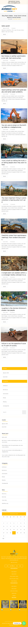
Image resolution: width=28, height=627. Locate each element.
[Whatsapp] (24, 623)
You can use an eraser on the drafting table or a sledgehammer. (14, 126)
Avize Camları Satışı (14, 576)
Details (4, 34)
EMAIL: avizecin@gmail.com (14, 3)
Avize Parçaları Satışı (14, 578)
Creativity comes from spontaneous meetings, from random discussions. (14, 237)
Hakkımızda (14, 593)
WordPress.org (5, 503)
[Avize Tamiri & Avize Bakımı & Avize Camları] (9, 8)
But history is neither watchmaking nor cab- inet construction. (14, 57)
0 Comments (12, 60)
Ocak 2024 (5, 377)
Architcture (5, 385)
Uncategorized (6, 406)
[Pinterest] (15, 566)
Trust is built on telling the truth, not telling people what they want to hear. (14, 162)
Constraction (5, 393)
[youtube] (21, 566)
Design (4, 397)
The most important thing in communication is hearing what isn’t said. (14, 200)
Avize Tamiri (14, 574)
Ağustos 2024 (6, 373)
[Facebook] (6, 566)
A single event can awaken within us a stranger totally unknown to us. (14, 274)
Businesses (5, 389)
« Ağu (3, 538)
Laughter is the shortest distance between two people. (14, 309)
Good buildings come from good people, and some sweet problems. (14, 91)
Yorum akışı (4, 500)
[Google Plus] (9, 566)
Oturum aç (4, 493)
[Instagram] (18, 566)
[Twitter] (12, 566)
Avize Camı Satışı (14, 591)
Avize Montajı (14, 581)
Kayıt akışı (4, 497)
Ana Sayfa (10, 19)
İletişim (14, 595)
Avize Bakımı (14, 571)
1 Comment (13, 28)
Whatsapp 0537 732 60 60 (14, 1)
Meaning (4, 401)
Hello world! (6, 26)
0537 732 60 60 (14, 562)
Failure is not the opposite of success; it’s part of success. (14, 344)
